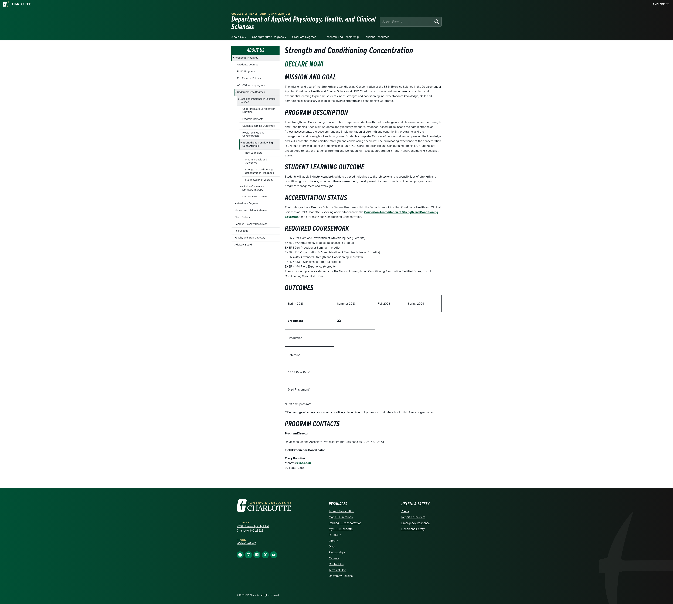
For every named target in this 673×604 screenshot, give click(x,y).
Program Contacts (252, 119)
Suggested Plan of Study (259, 179)
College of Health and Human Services (261, 14)
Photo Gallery (242, 217)
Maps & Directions (341, 517)
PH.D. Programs (246, 71)
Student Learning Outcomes (258, 125)
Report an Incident (413, 517)
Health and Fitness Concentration (253, 134)
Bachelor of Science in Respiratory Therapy (252, 188)
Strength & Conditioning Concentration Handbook (259, 171)
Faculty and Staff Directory (249, 237)
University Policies (341, 576)
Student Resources (377, 37)
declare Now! (304, 64)
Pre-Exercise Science (249, 78)
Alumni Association (341, 511)
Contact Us (336, 564)
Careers (334, 558)
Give (332, 546)
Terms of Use (337, 570)
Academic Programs (246, 57)
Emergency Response (415, 523)
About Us (237, 37)
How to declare (253, 152)
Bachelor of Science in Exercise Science (258, 100)
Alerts (405, 511)
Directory (335, 534)
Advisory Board (243, 244)
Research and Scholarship (342, 37)
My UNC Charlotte (341, 529)
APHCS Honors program (251, 85)
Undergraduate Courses (253, 196)
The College (241, 230)
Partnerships (337, 552)
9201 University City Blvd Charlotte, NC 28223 (253, 528)
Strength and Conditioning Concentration (257, 144)
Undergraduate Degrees (268, 37)
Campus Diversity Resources (250, 224)
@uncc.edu (303, 463)
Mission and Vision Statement (251, 210)
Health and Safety (413, 529)
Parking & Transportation (345, 523)
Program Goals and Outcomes (256, 161)
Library (333, 540)
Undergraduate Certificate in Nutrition (258, 110)
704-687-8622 (246, 543)
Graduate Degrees (304, 37)
